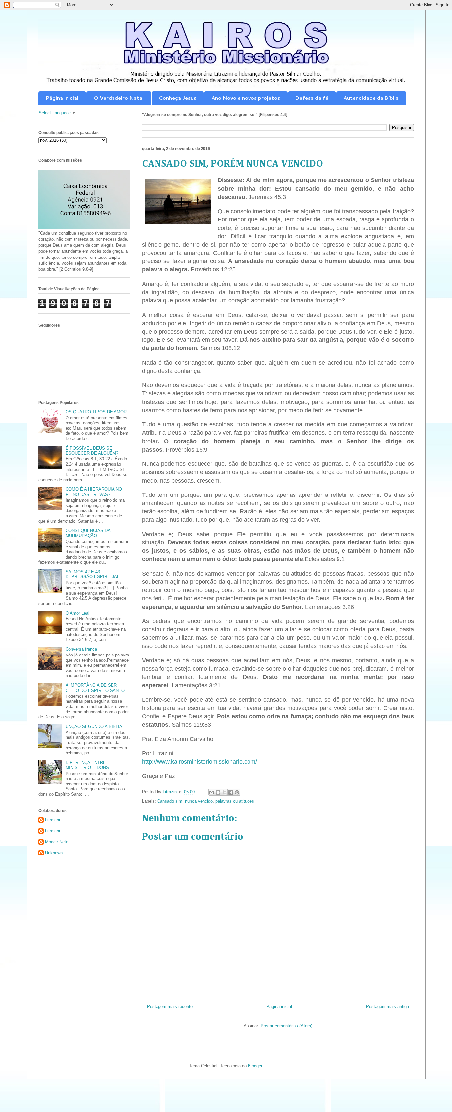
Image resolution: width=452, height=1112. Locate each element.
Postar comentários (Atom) (286, 1025)
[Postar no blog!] (218, 792)
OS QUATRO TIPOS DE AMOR (96, 411)
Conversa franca (81, 649)
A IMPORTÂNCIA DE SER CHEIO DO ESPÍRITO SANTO (95, 688)
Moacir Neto (56, 841)
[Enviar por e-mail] (211, 792)
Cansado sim (169, 801)
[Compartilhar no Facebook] (230, 792)
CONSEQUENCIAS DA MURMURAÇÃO (88, 533)
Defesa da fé (311, 98)
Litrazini (52, 819)
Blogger (255, 1065)
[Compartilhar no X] (224, 792)
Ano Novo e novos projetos (245, 98)
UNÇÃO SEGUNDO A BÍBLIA (94, 726)
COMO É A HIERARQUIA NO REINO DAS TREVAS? (94, 492)
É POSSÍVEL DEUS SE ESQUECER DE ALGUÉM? (92, 451)
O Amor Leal (77, 613)
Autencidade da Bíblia (371, 98)
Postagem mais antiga (387, 1006)
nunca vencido (199, 801)
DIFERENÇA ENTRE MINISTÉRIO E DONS (87, 765)
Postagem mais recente (170, 1006)
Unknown (54, 852)
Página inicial (62, 98)
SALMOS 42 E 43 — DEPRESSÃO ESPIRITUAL (92, 574)
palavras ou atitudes (234, 801)
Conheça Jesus (177, 98)
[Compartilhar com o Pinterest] (237, 792)
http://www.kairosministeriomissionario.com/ (199, 761)
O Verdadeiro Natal (119, 98)
